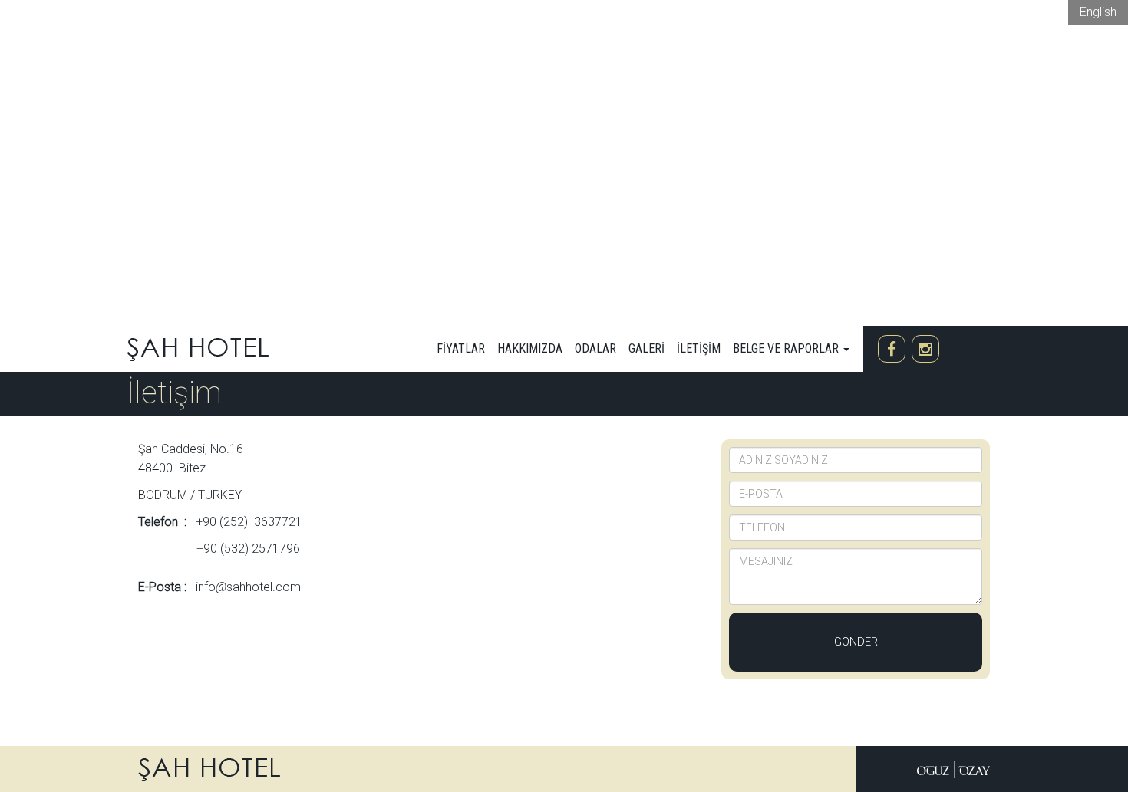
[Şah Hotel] (198, 348)
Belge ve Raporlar (787, 348)
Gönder (856, 642)
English (1098, 12)
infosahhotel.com (248, 587)
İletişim (699, 348)
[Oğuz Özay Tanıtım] (953, 768)
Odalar (595, 348)
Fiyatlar (461, 348)
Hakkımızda (529, 348)
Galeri (646, 348)
